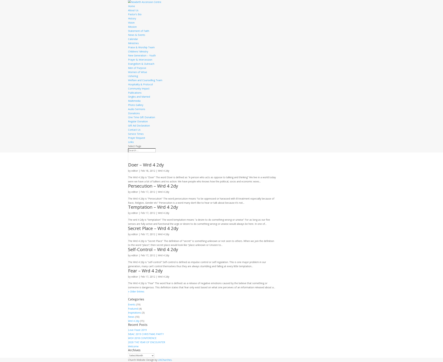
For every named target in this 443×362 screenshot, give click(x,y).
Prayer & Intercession (140, 59)
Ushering (133, 76)
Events (131, 304)
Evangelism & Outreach (141, 63)
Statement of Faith (138, 31)
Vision (131, 22)
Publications (135, 92)
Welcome (133, 346)
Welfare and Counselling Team (145, 80)
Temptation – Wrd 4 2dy (153, 207)
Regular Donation (138, 121)
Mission (132, 26)
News (131, 316)
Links (131, 142)
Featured (133, 308)
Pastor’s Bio (135, 14)
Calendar (133, 39)
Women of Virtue (137, 72)
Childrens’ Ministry (138, 51)
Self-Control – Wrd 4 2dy (153, 249)
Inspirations (134, 312)
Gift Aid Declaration (139, 125)
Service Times (136, 133)
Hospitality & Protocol (140, 84)
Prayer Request (136, 137)
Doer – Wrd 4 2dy (146, 165)
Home (131, 6)
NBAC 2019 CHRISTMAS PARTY (146, 334)
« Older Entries (136, 291)
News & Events (136, 35)
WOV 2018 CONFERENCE (142, 338)
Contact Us (134, 129)
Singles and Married (139, 96)
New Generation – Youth (142, 55)
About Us (133, 10)
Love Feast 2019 (137, 330)
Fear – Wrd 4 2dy (145, 271)
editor (134, 170)
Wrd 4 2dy (163, 170)
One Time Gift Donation (141, 117)
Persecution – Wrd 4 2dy (153, 186)
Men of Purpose (137, 68)
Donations (134, 113)
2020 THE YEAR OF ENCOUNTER (146, 342)
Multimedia (134, 100)
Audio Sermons (136, 109)
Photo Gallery (135, 105)
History (132, 18)
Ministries (133, 43)
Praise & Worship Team (141, 47)
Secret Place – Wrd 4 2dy (153, 228)
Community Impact (139, 88)
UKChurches (165, 359)
